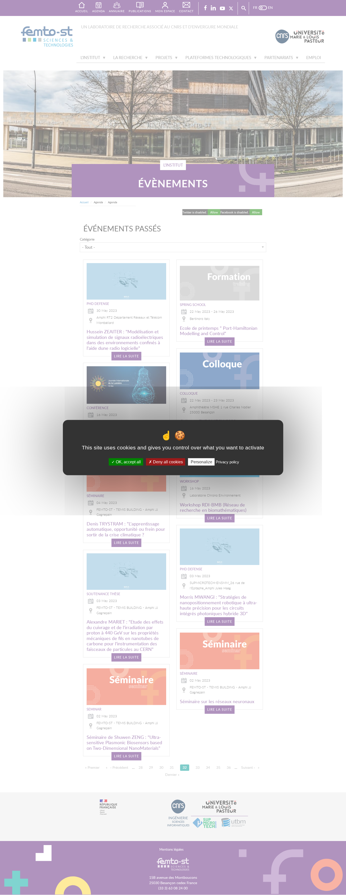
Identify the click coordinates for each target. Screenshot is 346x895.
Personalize (201, 462)
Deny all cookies (167, 462)
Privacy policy (227, 462)
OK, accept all (128, 462)
